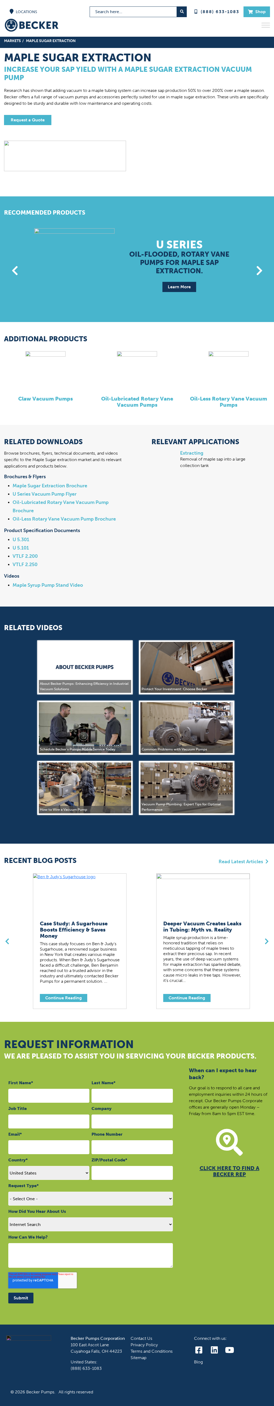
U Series (179, 244)
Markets (12, 41)
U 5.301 (21, 540)
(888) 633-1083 (220, 11)
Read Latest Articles (241, 862)
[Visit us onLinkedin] (214, 1350)
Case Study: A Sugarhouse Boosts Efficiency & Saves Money (74, 930)
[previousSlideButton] (14, 270)
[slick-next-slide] (267, 941)
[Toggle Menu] (265, 25)
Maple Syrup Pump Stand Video (48, 585)
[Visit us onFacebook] (199, 1350)
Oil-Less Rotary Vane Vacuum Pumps (228, 402)
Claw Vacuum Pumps (45, 399)
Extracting (191, 453)
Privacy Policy (144, 1344)
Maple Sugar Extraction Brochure (50, 486)
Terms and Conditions (152, 1351)
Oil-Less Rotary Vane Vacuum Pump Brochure (64, 519)
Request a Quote (28, 119)
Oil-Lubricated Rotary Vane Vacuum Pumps (137, 402)
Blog (198, 1361)
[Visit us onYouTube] (230, 1350)
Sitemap (138, 1357)
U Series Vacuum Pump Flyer (45, 494)
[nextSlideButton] (259, 270)
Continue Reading (63, 997)
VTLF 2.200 (25, 556)
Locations (26, 11)
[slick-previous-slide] (7, 941)
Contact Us (141, 1338)
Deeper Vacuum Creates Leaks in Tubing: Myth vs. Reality (202, 927)
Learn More (179, 286)
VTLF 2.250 (25, 564)
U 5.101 (21, 548)
